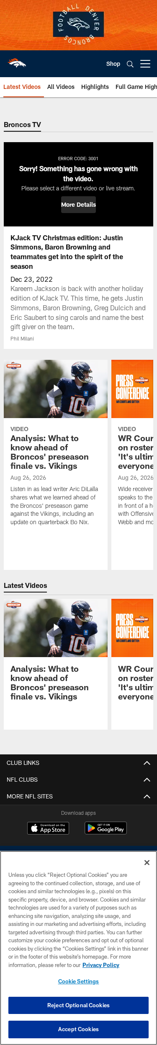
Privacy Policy (100, 965)
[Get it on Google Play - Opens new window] (105, 832)
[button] (78, 204)
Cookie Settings (78, 981)
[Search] (130, 64)
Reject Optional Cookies (78, 1005)
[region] (78, 948)
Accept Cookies (78, 1029)
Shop (113, 63)
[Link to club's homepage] (17, 60)
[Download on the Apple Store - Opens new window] (48, 829)
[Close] (147, 862)
